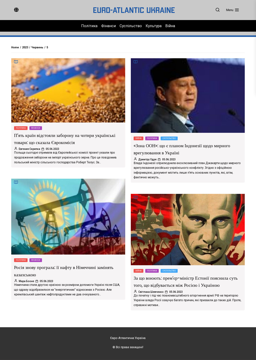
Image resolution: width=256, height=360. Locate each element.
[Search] (217, 10)
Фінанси (108, 26)
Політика (89, 26)
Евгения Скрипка (29, 148)
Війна (170, 26)
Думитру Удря (147, 159)
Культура (154, 26)
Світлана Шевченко (151, 291)
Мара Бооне (26, 281)
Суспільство (131, 26)
